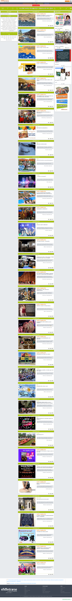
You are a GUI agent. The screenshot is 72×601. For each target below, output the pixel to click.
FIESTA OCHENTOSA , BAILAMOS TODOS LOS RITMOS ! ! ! (45, 419)
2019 (10, 37)
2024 (8, 38)
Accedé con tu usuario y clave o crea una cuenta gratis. (36, 5)
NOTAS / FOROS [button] (46, 3)
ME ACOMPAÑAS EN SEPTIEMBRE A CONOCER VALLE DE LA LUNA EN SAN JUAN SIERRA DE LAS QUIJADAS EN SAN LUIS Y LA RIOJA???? (45, 274)
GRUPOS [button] (34, 3)
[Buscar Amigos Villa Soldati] (26, 19)
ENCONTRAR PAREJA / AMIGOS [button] (27, 3)
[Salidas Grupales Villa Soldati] (26, 278)
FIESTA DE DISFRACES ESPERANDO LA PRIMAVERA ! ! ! (44, 112)
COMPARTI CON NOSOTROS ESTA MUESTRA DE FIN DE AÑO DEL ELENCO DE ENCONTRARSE (45, 467)
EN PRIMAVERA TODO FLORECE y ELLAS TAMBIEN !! (44, 322)
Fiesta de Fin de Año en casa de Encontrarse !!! (45, 160)
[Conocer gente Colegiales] (26, 471)
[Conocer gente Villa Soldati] (26, 342)
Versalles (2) (6, 28)
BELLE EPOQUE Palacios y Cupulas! (61, 44)
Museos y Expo (58, 32)
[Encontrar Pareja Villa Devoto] (26, 455)
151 (52, 90)
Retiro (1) (7, 27)
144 (52, 122)
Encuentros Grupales (63, 587)
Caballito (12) (14, 22)
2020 (13, 37)
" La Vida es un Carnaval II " (41, 176)
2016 (4, 37)
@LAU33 (56, 82)
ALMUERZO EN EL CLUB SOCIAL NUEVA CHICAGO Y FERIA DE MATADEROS (44, 548)
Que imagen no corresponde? (60, 80)
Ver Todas (69, 11)
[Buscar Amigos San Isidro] (26, 229)
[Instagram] (11, 592)
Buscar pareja (44, 587)
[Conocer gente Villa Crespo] (26, 213)
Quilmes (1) (9, 20)
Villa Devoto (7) (15, 28)
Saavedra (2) (10, 27)
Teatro (37, 465)
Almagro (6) (7, 22)
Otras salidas (17, 583)
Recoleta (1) (3, 27)
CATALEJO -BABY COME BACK (42, 224)
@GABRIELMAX (57, 46)
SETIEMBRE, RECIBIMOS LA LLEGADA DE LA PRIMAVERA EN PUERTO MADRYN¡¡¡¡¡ (44, 16)
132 (52, 154)
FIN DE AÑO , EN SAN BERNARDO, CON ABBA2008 (43, 338)
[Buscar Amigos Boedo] (26, 245)
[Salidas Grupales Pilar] (26, 181)
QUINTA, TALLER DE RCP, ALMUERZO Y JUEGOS (44, 483)
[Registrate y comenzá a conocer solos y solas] (63, 98)
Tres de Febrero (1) (14, 21)
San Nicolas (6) (14, 27)
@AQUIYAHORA (57, 64)
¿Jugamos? (57, 62)
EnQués (61, 590)
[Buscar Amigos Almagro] (26, 68)
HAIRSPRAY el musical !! (59, 26)
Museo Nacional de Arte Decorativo (43, 499)
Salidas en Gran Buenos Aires (46, 592)
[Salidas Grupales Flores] (26, 35)
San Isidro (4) (13, 20)
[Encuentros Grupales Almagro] (26, 423)
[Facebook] (9, 592)
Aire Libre (38, 368)
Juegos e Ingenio (58, 50)
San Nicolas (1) (9, 21)
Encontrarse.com (26, 596)
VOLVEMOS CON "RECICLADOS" (42, 531)
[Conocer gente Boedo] (26, 390)
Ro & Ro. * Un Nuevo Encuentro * (42, 63)
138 (52, 138)
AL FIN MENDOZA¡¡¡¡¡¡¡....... (41, 31)
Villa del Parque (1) (10, 28)
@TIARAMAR (12, 583)
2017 (6, 37)
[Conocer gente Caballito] (26, 326)
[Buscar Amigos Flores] (26, 84)
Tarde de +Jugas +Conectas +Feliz (42, 47)
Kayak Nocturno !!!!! (40, 434)
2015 (2, 37)
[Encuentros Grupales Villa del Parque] (26, 116)
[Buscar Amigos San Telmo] (26, 520)
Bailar (37, 223)
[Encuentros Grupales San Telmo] (26, 374)
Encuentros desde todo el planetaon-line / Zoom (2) (11, 30)
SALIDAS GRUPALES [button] (40, 3)
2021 (15, 37)
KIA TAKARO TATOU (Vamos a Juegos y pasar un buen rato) (45, 451)
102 (52, 219)
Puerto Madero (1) (15, 26)
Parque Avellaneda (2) (3, 26)
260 (52, 25)
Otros (37, 126)
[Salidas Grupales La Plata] (26, 487)
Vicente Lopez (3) (4, 22)
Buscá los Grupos (62, 591)
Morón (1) (7, 20)
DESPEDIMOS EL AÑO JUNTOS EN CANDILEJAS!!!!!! (43, 290)
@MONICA (56, 28)
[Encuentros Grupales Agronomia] (26, 407)
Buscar (25, 587)
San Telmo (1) (3, 28)
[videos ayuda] (70, 1)
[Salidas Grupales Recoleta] (26, 503)
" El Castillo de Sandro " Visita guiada (43, 241)
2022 (4, 38)
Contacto (26, 592)
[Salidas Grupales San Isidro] (26, 148)
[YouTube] (10, 592)
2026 (13, 38)
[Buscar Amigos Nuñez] (26, 310)
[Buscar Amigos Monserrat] (26, 261)
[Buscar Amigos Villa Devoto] (26, 132)
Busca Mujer (44, 590)
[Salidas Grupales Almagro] (26, 536)
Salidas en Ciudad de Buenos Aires (46, 591)
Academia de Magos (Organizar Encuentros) (65, 592)
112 (52, 203)
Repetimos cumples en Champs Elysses (43, 305)
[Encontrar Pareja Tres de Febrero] (26, 165)
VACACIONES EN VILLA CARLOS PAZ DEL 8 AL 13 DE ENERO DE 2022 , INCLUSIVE (45, 96)
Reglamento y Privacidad (27, 590)
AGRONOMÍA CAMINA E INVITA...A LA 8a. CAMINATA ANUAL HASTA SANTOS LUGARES (45, 403)
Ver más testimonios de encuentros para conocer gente (27, 583)
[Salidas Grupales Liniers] (26, 100)
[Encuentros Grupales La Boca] (26, 358)
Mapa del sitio (26, 591)
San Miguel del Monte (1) (4, 21)
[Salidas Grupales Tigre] (26, 439)
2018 (8, 37)
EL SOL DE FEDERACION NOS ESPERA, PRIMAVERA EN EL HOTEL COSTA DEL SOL (44, 193)
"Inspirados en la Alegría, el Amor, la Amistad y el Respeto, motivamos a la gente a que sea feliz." (40, 596)
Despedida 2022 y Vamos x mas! (42, 386)
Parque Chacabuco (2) (9, 26)
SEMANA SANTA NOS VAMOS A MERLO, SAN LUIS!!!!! (44, 80)
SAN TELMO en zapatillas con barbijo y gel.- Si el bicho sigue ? (45, 370)
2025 (11, 38)
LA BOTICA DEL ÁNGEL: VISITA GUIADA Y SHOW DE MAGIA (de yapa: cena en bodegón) (45, 257)
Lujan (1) (4, 20)
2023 (6, 38)
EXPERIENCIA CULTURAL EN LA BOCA (43, 354)
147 (52, 106)
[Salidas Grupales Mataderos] (26, 552)
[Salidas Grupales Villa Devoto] (26, 52)
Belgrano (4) (11, 22)
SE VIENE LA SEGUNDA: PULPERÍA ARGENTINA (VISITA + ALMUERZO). (45, 516)
